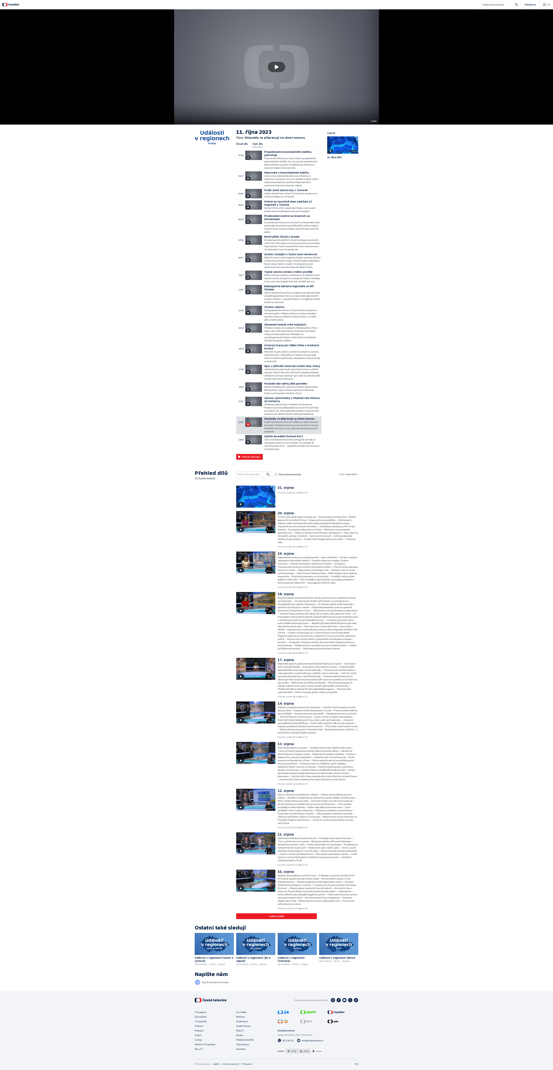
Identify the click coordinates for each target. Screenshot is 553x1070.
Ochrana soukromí (231, 1064)
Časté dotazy (242, 1044)
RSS (356, 1064)
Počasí (198, 1035)
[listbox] (304, 1051)
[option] (292, 1051)
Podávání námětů (244, 1039)
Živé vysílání (201, 1016)
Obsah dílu (242, 143)
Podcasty (199, 1030)
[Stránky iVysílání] (336, 1013)
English (216, 1064)
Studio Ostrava (243, 1025)
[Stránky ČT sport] (308, 1013)
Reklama (240, 1016)
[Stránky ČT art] (305, 1022)
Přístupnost (247, 1064)
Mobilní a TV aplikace (205, 1044)
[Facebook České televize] (338, 1000)
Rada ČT (240, 1030)
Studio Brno (242, 1021)
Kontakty (241, 1049)
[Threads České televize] (356, 1000)
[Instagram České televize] (333, 1000)
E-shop (198, 1039)
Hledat (516, 5)
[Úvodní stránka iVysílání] (13, 4)
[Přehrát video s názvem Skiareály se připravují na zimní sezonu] (276, 67)
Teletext (199, 1025)
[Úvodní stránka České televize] (211, 1000)
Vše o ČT (199, 1049)
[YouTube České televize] (344, 1000)
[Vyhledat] (268, 474)
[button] (276, 67)
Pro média (241, 1012)
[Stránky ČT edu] (333, 1022)
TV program (201, 1012)
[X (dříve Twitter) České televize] (350, 1000)
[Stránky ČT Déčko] (283, 1022)
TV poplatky (201, 1021)
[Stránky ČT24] (283, 1013)
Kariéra (239, 1035)
